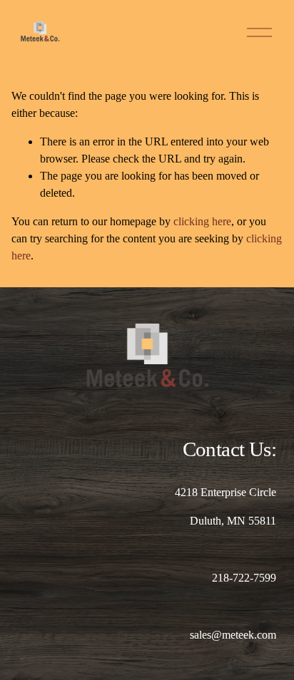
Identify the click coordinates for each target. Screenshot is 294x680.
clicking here (202, 221)
